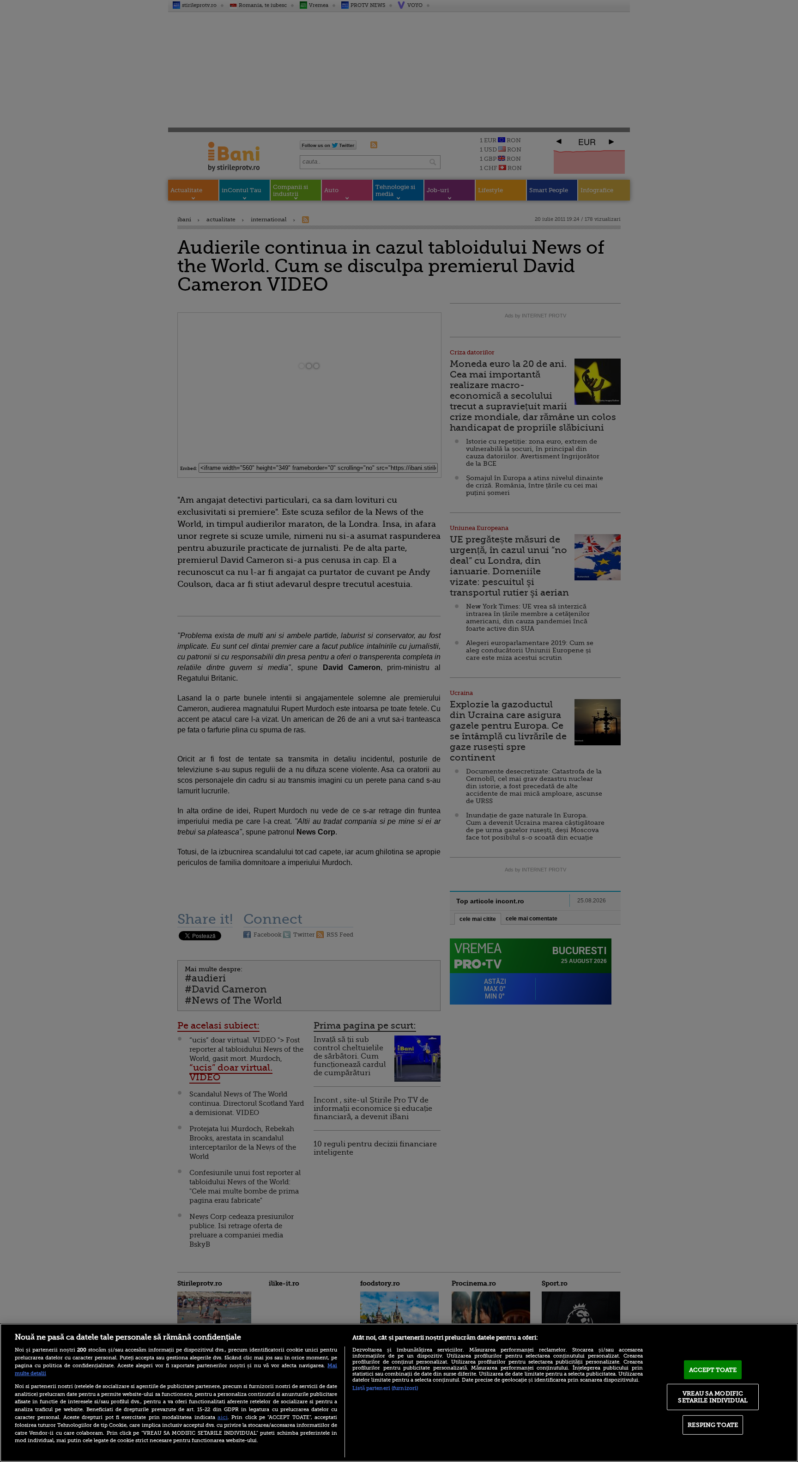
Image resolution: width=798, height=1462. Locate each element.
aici (223, 1417)
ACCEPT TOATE (713, 1369)
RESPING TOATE (713, 1424)
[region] (399, 1392)
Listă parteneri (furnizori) (385, 1388)
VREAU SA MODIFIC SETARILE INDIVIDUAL (712, 1396)
